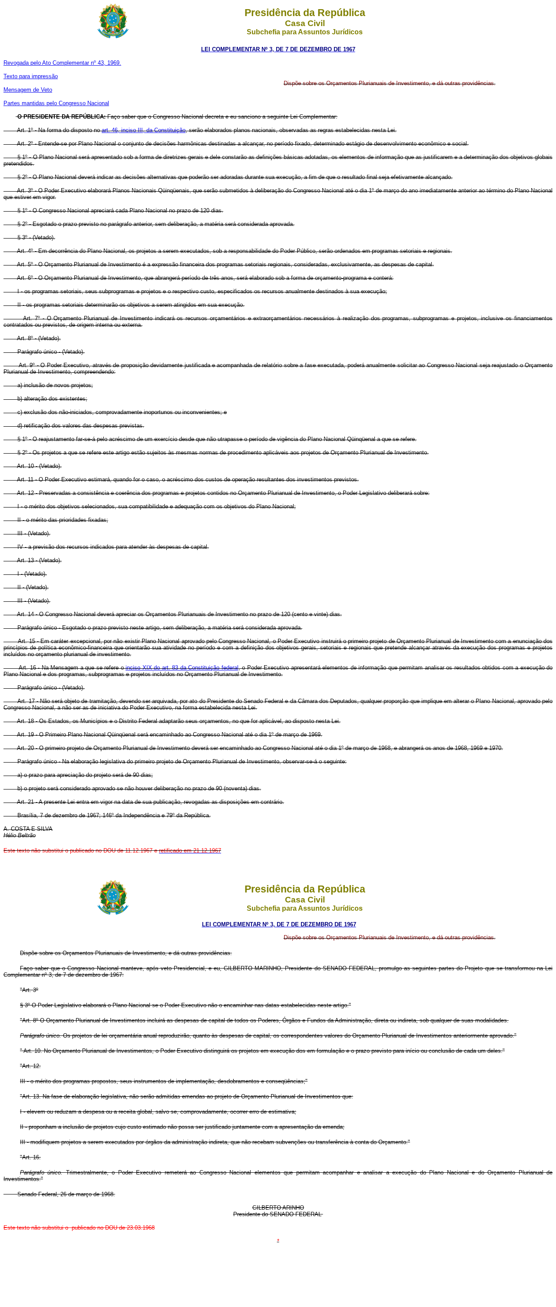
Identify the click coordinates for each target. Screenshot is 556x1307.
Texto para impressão (30, 76)
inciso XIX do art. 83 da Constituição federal (182, 667)
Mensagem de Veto (27, 89)
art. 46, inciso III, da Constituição (143, 130)
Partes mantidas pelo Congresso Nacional (56, 103)
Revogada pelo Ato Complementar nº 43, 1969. (62, 63)
